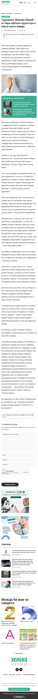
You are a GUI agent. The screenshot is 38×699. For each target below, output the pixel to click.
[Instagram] (21, 669)
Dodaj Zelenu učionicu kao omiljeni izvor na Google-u (20, 35)
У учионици (6, 16)
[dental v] (15, 528)
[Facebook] (17, 669)
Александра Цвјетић (10, 30)
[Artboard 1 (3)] (15, 501)
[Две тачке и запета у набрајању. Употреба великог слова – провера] (9, 613)
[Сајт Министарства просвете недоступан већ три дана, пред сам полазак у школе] (6, 552)
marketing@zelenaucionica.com (19, 689)
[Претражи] (29, 3)
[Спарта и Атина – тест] (28, 613)
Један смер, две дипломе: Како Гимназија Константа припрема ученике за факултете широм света (24, 572)
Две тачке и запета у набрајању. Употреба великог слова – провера (9, 623)
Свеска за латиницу (7, 643)
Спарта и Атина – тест (26, 621)
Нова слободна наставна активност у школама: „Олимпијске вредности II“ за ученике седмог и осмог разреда (23, 583)
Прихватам (19, 697)
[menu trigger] (34, 3)
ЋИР (20, 3)
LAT (25, 3)
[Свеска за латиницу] (9, 634)
